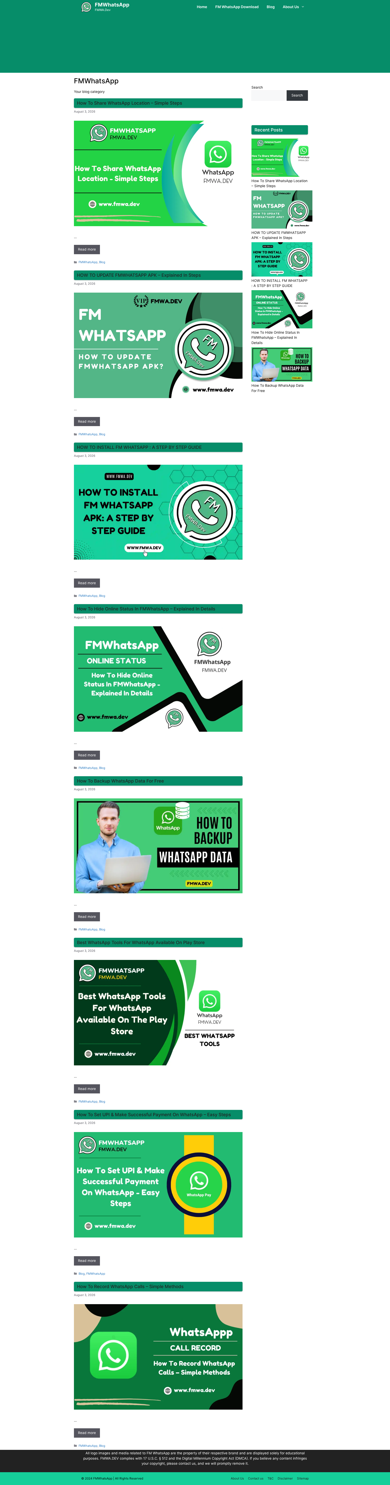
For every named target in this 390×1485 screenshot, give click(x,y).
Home (202, 7)
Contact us (255, 1478)
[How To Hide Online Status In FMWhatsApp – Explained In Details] (281, 310)
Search (257, 87)
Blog (271, 7)
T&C (271, 1478)
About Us (291, 7)
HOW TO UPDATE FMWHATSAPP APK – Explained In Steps (139, 275)
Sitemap (303, 1478)
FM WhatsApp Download (237, 7)
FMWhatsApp (112, 5)
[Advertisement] (195, 44)
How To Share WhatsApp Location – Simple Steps (129, 103)
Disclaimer (285, 1478)
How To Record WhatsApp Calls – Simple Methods (130, 1286)
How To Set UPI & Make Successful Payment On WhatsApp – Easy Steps (154, 1114)
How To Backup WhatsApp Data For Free (120, 781)
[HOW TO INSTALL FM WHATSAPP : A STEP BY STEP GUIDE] (281, 260)
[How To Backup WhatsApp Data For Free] (281, 365)
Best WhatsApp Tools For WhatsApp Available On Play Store (141, 942)
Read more (87, 249)
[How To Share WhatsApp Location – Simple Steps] (281, 158)
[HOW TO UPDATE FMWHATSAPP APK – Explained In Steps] (281, 210)
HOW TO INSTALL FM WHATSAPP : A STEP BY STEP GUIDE (139, 447)
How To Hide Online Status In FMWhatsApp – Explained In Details (146, 608)
